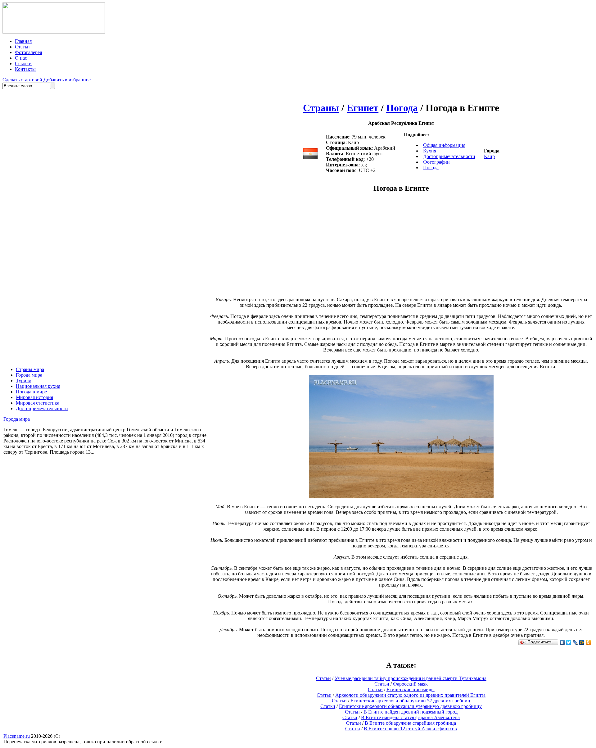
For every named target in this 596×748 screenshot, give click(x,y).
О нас (21, 58)
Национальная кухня (38, 386)
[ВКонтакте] (562, 642)
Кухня (429, 150)
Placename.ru (16, 736)
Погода (402, 107)
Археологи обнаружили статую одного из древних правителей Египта (410, 695)
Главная (23, 41)
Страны (321, 107)
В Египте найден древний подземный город (410, 711)
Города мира (29, 375)
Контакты (25, 69)
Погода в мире (31, 391)
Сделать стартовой (22, 79)
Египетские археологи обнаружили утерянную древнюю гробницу (410, 706)
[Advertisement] (349, 247)
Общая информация (444, 145)
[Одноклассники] (588, 642)
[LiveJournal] (575, 642)
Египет (362, 107)
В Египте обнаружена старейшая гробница (410, 723)
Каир (489, 156)
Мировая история (34, 397)
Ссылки (23, 63)
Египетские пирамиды (410, 689)
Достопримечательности (42, 408)
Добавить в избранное (67, 79)
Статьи (22, 46)
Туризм (23, 380)
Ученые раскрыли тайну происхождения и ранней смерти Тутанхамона (410, 678)
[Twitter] (569, 642)
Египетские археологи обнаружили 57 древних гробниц (410, 700)
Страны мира (30, 369)
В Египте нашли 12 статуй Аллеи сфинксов (410, 728)
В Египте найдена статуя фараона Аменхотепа (410, 717)
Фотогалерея (28, 52)
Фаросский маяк (410, 684)
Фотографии (436, 162)
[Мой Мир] (582, 642)
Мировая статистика (37, 403)
